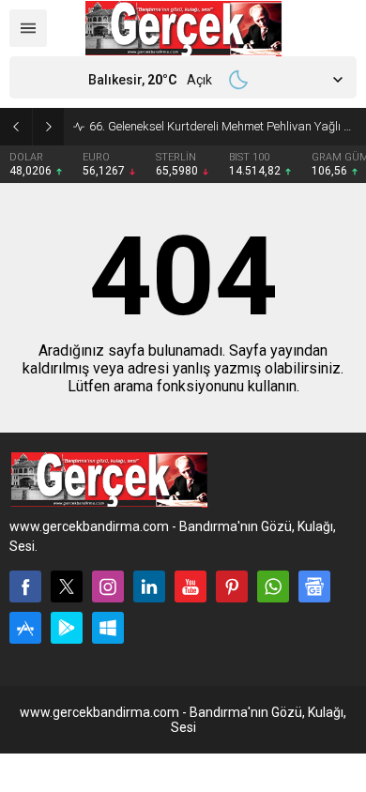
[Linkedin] (149, 586)
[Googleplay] (67, 628)
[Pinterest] (232, 586)
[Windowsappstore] (108, 628)
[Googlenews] (314, 586)
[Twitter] (67, 586)
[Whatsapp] (273, 586)
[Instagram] (108, 586)
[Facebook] (25, 586)
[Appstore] (25, 628)
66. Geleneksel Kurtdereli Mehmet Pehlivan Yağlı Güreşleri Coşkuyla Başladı (223, 126)
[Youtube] (190, 586)
